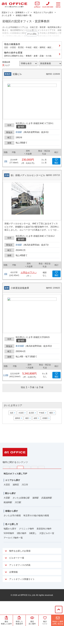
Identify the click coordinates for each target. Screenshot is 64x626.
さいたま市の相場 (12, 515)
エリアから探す (12, 480)
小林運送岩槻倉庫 (20, 288)
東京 (6, 467)
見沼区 (31, 413)
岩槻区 (45, 418)
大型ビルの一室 (46, 533)
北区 (11, 413)
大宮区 (21, 413)
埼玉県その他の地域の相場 (36, 515)
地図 (22, 127)
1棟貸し (33, 533)
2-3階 (5, 375)
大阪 (41, 467)
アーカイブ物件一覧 (13, 538)
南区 (27, 418)
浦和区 (17, 418)
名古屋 (34, 467)
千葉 (27, 467)
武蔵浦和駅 (46, 498)
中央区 (41, 413)
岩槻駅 (19, 132)
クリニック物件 (26, 528)
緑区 (35, 418)
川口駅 (18, 502)
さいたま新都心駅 (21, 498)
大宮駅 (7, 498)
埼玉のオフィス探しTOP (15, 473)
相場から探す (11, 511)
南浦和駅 (8, 502)
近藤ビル (17, 74)
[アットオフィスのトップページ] (14, 4)
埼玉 (20, 467)
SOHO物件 (9, 533)
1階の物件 (21, 533)
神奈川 (13, 467)
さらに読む (32, 34)
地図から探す (10, 528)
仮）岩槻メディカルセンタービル (28, 175)
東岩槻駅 (20, 346)
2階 (5, 161)
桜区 (51, 413)
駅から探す (10, 493)
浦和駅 (35, 498)
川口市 (25, 484)
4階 (5, 274)
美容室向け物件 (44, 528)
